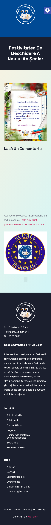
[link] (47, 10)
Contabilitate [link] (14, 425)
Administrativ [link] (14, 415)
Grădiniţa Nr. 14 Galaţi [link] (18, 486)
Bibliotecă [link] (12, 420)
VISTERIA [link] (32, 516)
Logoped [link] (12, 430)
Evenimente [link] (13, 481)
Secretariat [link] (13, 442)
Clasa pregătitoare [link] (17, 491)
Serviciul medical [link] (16, 447)
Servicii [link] (11, 471)
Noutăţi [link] (11, 467)
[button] (25, 30)
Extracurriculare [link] (16, 476)
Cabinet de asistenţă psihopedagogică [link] (18, 436)
